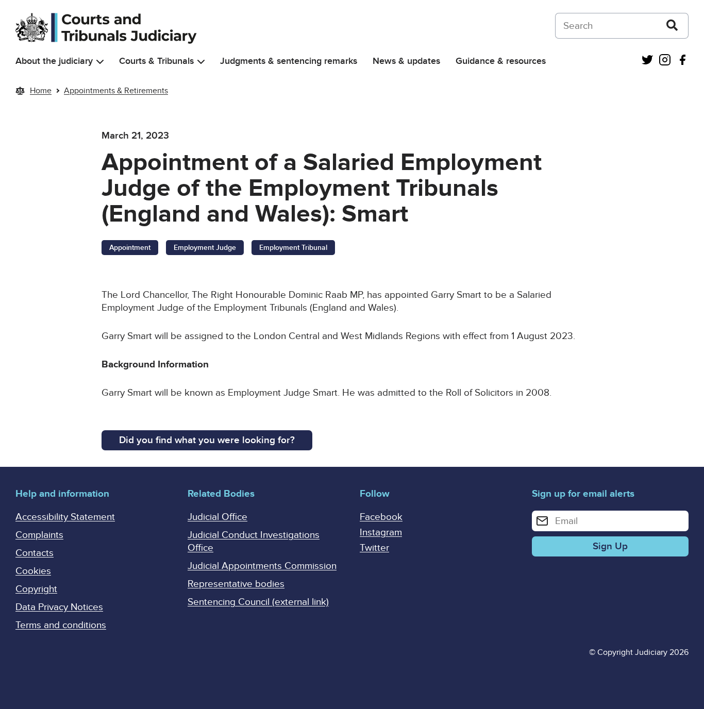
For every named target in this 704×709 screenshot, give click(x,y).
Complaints (39, 535)
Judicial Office (217, 517)
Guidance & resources (501, 61)
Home (41, 91)
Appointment (129, 247)
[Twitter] (647, 61)
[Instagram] (665, 61)
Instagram (381, 532)
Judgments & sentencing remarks (288, 61)
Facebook (381, 517)
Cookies (33, 571)
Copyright (36, 589)
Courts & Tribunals (156, 61)
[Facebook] (682, 61)
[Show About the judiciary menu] (100, 61)
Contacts (34, 553)
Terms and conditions (60, 625)
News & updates (406, 61)
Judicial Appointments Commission (262, 566)
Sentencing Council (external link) (258, 602)
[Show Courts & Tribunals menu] (201, 61)
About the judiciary (54, 61)
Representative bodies (236, 584)
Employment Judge (205, 247)
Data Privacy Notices (59, 607)
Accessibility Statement (65, 517)
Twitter (374, 548)
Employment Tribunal (293, 247)
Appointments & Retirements (116, 91)
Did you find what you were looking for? (207, 440)
